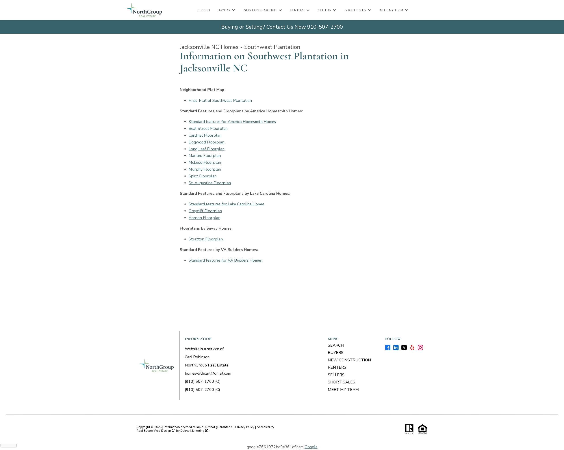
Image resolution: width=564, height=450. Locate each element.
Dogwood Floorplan (206, 142)
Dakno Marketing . (194, 431)
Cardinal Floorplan (205, 135)
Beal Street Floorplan (208, 128)
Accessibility (265, 427)
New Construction (349, 360)
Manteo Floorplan (205, 155)
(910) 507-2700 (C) (202, 389)
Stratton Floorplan (206, 239)
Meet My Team (343, 389)
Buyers (335, 352)
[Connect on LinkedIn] (396, 348)
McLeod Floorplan (205, 162)
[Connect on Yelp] (412, 348)
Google (311, 447)
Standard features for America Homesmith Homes (232, 121)
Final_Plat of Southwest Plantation (220, 100)
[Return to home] (156, 365)
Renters (337, 367)
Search (204, 10)
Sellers (336, 374)
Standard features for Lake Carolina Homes (227, 204)
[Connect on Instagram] (420, 348)
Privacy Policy (244, 427)
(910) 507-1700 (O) (203, 381)
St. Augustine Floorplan (210, 183)
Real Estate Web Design (154, 431)
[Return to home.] (144, 10)
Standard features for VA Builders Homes (225, 260)
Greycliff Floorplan (205, 211)
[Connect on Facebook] (387, 348)
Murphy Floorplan (205, 169)
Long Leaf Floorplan (206, 149)
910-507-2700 (325, 26)
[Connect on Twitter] (404, 348)
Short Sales (341, 382)
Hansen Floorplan (204, 217)
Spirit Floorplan (203, 176)
